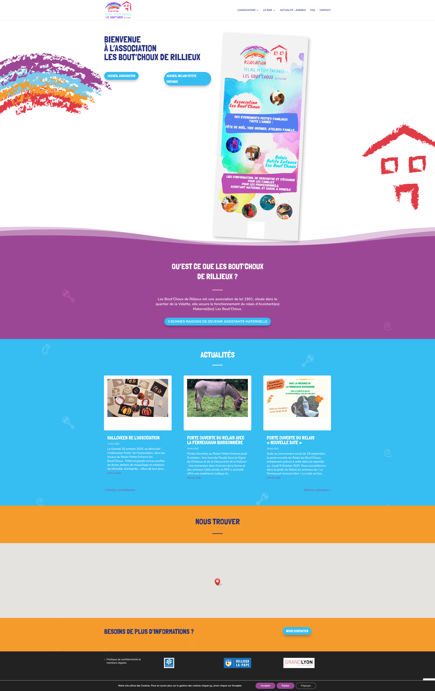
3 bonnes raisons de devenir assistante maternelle (217, 321)
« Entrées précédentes (119, 490)
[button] (218, 582)
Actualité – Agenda (293, 10)
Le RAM (267, 10)
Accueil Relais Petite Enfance (182, 79)
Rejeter (285, 685)
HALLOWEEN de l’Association (133, 438)
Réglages (306, 685)
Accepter (265, 685)
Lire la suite (114, 473)
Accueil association (121, 76)
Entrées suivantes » (317, 490)
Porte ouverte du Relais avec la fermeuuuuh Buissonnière (215, 440)
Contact (325, 10)
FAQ (312, 10)
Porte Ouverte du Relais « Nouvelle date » (291, 440)
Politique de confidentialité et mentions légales (124, 661)
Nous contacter (297, 631)
